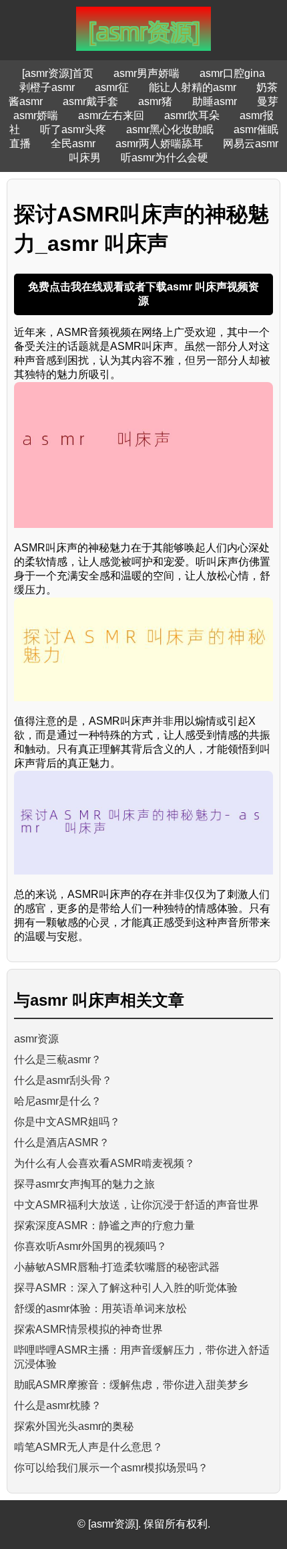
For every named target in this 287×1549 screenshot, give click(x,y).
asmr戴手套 (90, 101)
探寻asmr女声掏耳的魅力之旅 (84, 1184)
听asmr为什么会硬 (164, 157)
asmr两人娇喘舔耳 (159, 143)
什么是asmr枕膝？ (57, 1405)
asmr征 (112, 87)
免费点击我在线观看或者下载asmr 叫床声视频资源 (143, 293)
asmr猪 (155, 101)
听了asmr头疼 (73, 129)
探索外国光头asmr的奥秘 (73, 1426)
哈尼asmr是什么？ (57, 1101)
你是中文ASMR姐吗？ (67, 1121)
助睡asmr (214, 101)
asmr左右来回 (111, 115)
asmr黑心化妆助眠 (170, 129)
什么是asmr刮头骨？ (63, 1080)
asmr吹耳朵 (192, 115)
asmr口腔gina (232, 73)
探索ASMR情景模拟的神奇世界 (88, 1329)
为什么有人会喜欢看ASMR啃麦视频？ (104, 1163)
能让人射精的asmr (192, 87)
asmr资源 (36, 1038)
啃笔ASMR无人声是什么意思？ (88, 1447)
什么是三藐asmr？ (57, 1059)
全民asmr (73, 143)
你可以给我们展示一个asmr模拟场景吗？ (111, 1467)
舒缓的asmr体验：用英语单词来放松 (100, 1308)
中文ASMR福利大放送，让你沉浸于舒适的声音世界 (136, 1204)
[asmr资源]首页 (57, 73)
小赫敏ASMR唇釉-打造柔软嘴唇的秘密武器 (117, 1267)
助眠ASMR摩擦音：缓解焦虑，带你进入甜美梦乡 (131, 1384)
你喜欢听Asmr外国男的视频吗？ (90, 1246)
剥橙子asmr (47, 87)
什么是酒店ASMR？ (61, 1142)
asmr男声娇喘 (146, 73)
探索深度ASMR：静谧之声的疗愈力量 (104, 1225)
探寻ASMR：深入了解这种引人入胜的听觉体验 (126, 1287)
